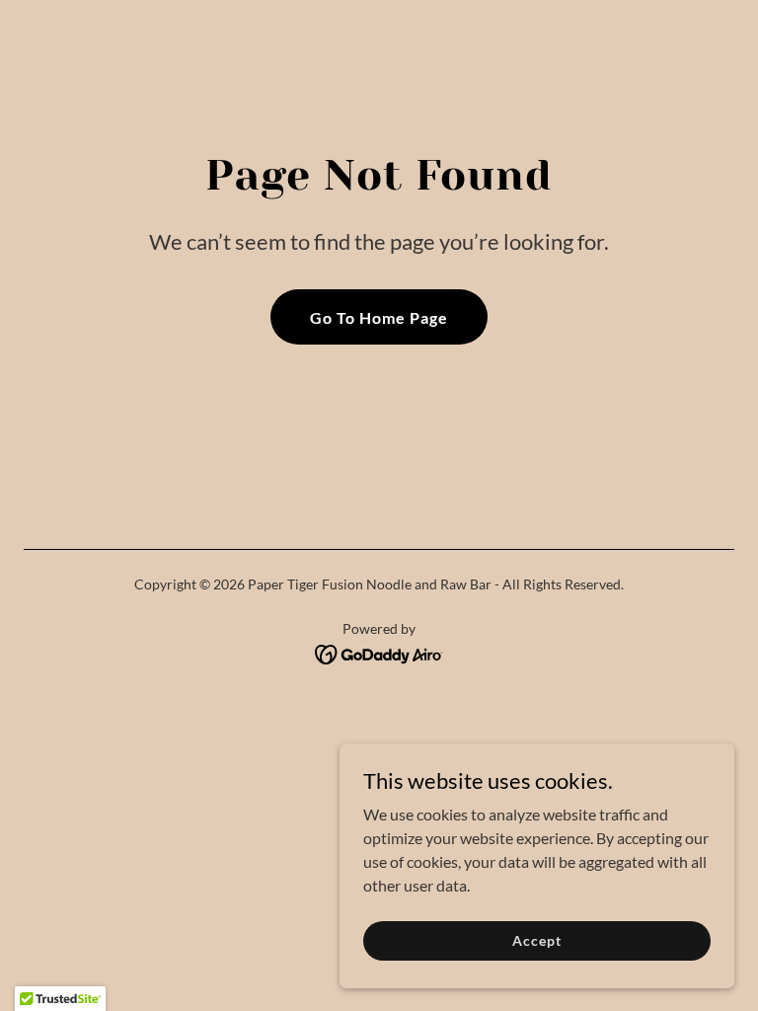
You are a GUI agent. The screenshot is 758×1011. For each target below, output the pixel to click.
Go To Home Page (379, 317)
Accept (536, 940)
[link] (379, 652)
